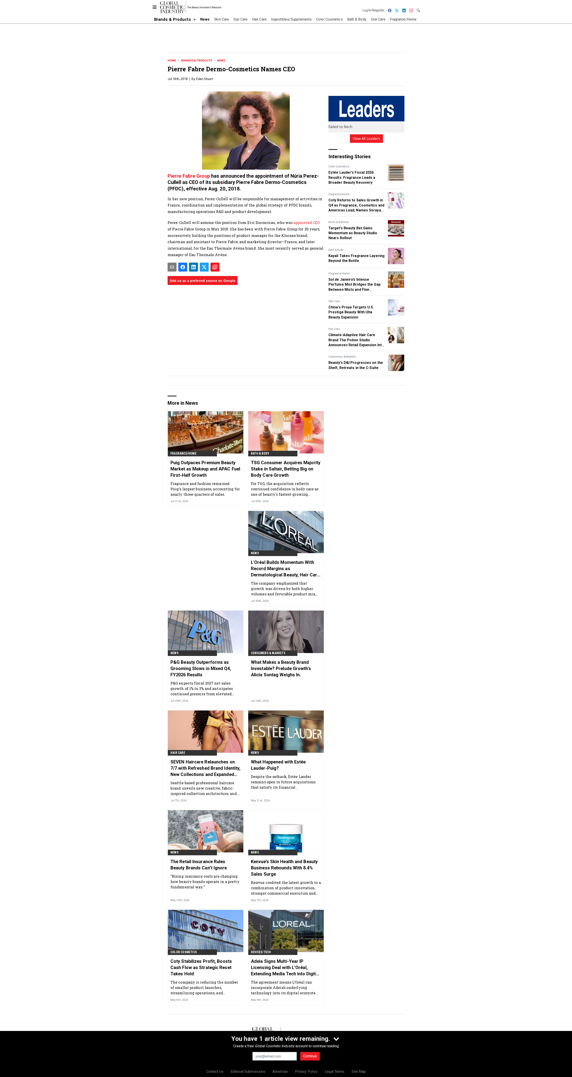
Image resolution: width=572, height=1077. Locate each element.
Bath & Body (335, 249)
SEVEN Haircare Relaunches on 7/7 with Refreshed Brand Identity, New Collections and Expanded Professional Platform (205, 768)
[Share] (182, 267)
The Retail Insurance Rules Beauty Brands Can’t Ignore (198, 864)
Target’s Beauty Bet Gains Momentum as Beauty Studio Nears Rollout (352, 233)
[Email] (172, 267)
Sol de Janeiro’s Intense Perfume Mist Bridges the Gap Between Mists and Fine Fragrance (354, 284)
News (221, 60)
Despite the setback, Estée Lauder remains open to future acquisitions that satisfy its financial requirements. (283, 782)
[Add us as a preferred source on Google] (214, 267)
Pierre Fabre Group (189, 176)
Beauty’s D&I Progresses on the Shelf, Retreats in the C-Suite (355, 365)
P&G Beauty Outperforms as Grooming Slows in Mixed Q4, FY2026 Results (200, 668)
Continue (310, 1056)
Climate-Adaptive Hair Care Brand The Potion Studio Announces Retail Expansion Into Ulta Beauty (356, 340)
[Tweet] (204, 267)
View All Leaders (366, 138)
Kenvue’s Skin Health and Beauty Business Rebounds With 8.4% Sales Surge (284, 868)
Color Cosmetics (338, 166)
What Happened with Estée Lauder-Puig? (278, 765)
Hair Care (334, 329)
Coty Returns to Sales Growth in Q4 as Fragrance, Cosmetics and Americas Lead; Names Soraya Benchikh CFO (356, 205)
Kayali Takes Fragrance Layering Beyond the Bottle (356, 258)
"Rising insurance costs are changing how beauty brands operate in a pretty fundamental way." (205, 881)
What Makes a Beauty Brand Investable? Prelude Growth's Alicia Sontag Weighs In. (281, 668)
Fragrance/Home (338, 194)
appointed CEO (307, 222)
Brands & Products (196, 60)
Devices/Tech (261, 952)
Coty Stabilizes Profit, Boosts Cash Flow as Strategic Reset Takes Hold (201, 967)
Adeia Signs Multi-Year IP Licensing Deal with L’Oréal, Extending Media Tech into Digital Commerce (285, 968)
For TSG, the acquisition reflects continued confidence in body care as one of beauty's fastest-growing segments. (285, 489)
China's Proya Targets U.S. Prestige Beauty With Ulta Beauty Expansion (351, 312)
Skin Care (334, 301)
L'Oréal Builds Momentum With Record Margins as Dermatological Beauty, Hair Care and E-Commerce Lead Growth (285, 569)
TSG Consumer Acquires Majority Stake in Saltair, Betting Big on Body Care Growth (285, 469)
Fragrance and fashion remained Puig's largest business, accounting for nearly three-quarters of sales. (205, 489)
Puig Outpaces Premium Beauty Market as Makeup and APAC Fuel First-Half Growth (205, 469)
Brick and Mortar (338, 222)
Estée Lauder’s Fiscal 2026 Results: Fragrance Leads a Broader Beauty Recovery (351, 177)
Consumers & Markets (342, 356)
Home (172, 60)
